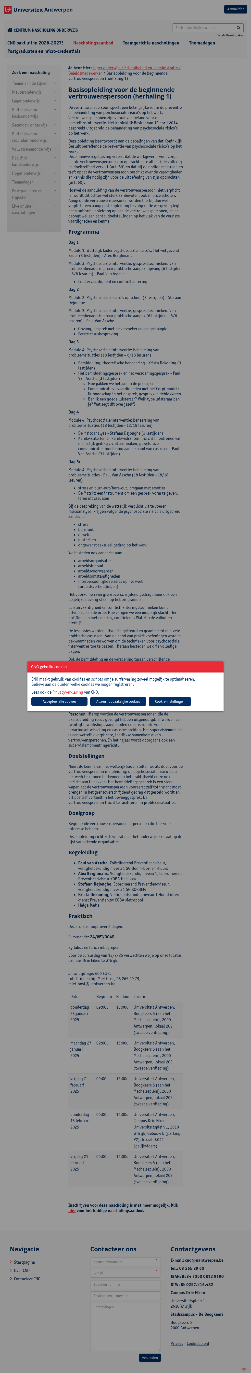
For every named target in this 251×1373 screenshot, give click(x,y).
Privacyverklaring (67, 692)
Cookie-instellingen (170, 701)
